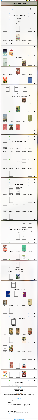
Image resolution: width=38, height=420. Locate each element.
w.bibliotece (16, 394)
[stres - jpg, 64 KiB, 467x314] (9, 413)
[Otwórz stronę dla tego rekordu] (5, 13)
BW (26, 0)
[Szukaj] (30, 8)
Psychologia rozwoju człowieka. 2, (25, 385)
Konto (10, 0)
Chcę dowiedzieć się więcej (16, 419)
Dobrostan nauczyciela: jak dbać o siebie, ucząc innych (13, 400)
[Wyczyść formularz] (29, 9)
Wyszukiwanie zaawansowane (9, 9)
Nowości (3, 0)
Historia (6, 0)
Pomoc (8, 0)
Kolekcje (13, 9)
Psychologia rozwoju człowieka (11, 385)
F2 (34, 0)
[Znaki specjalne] (30, 9)
